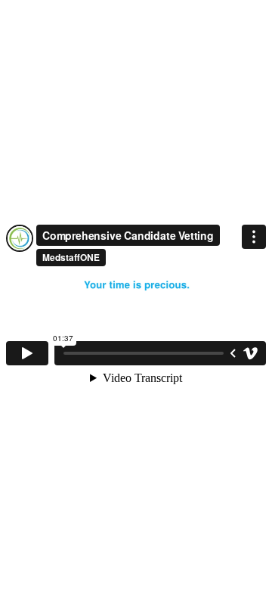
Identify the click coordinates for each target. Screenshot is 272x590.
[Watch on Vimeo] (251, 353)
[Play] (27, 353)
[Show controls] (233, 353)
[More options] (254, 237)
